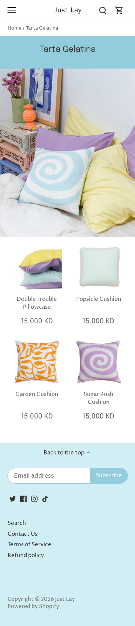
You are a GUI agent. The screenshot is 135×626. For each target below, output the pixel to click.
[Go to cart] (119, 10)
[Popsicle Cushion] (99, 266)
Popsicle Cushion (98, 299)
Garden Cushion (36, 394)
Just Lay (68, 9)
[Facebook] (23, 498)
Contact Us (23, 534)
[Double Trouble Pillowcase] (37, 266)
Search (17, 523)
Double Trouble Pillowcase (36, 303)
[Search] (102, 10)
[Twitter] (12, 498)
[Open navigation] (12, 10)
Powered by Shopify (33, 606)
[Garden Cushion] (37, 362)
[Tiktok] (45, 498)
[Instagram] (34, 498)
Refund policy (26, 555)
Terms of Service (29, 544)
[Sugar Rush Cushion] (99, 362)
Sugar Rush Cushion (98, 398)
